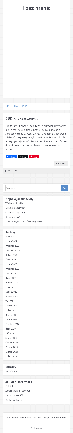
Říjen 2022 (10, 278)
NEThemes (36, 427)
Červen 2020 (11, 347)
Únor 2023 (10, 259)
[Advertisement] (36, 59)
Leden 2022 (11, 291)
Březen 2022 (11, 282)
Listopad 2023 (12, 250)
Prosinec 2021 (12, 296)
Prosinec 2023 (12, 245)
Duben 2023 (11, 254)
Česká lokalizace (13, 399)
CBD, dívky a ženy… (21, 118)
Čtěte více (61, 163)
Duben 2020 (11, 356)
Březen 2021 (11, 314)
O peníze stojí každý (15, 212)
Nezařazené (11, 371)
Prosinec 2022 (12, 268)
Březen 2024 (11, 236)
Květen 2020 (11, 351)
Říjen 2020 (10, 328)
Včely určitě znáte (14, 203)
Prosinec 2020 (12, 324)
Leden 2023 (11, 264)
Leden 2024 (11, 241)
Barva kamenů (12, 217)
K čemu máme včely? (15, 207)
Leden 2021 (11, 319)
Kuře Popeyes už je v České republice (23, 221)
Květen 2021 (11, 305)
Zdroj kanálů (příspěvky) (17, 390)
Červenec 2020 (12, 342)
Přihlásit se (10, 386)
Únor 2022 (10, 287)
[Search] (64, 188)
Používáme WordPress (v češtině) (24, 417)
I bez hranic (36, 8)
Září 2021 (9, 301)
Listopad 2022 (12, 273)
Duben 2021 (11, 310)
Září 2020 (9, 333)
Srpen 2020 (11, 337)
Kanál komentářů (14, 395)
